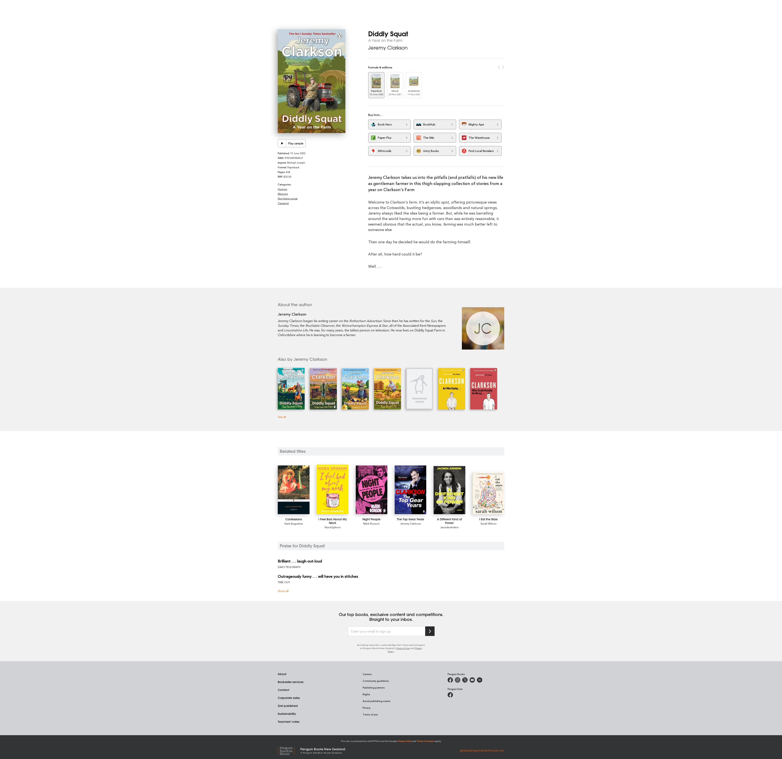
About (282, 674)
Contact (283, 690)
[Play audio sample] (282, 143)
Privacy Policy (404, 741)
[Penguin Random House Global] (289, 750)
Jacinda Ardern (449, 527)
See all (282, 417)
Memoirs (283, 194)
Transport (283, 203)
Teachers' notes (288, 722)
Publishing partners (374, 687)
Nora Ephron (332, 527)
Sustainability (287, 714)
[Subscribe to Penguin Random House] (430, 631)
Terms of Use (403, 648)
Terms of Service (425, 741)
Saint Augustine (293, 523)
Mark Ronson (371, 523)
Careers (367, 674)
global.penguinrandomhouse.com (482, 750)
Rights (366, 694)
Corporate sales (289, 698)
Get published (288, 706)
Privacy (366, 708)
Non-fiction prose (288, 198)
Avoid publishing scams (376, 701)
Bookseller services (290, 682)
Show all (283, 591)
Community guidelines (376, 681)
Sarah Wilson (488, 523)
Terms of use (370, 714)
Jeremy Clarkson (388, 48)
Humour (282, 189)
